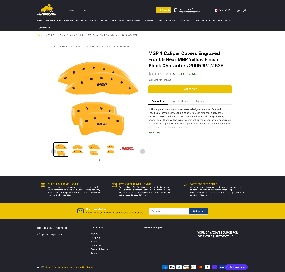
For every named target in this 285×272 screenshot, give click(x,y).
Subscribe (198, 211)
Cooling (104, 20)
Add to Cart (190, 89)
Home (40, 20)
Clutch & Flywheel (86, 20)
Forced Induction (166, 20)
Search (94, 241)
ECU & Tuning (133, 20)
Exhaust (148, 20)
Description (158, 101)
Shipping (200, 101)
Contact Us (45, 27)
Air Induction (53, 20)
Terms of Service (100, 249)
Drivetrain (118, 20)
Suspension (208, 20)
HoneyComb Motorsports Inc (58, 267)
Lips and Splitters (189, 20)
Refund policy (98, 253)
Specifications (180, 101)
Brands (94, 233)
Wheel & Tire (225, 20)
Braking (68, 20)
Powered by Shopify (83, 267)
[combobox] (119, 10)
